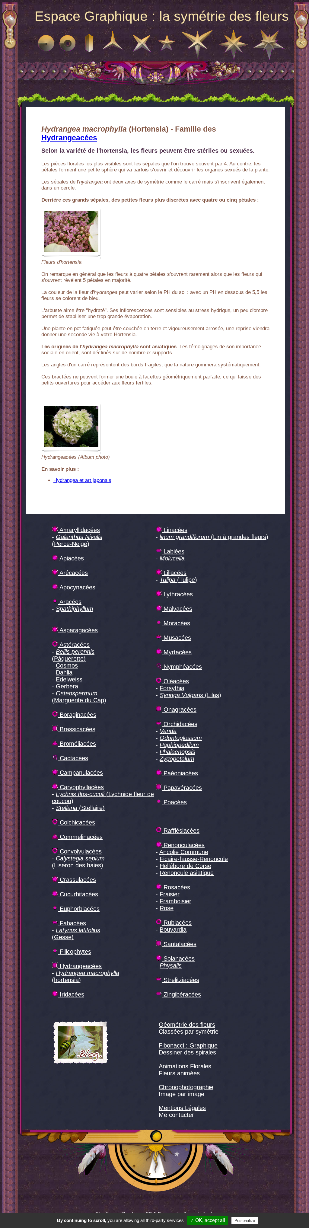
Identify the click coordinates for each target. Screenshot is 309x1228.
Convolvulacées (80, 851)
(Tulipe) (178, 579)
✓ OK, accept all (207, 1220)
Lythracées (177, 594)
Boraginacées (77, 714)
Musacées (176, 637)
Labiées (173, 551)
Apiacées (71, 558)
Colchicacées (76, 822)
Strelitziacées (180, 980)
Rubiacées (177, 922)
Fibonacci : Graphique (188, 1045)
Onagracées (179, 709)
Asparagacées (78, 630)
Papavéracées (182, 787)
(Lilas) (190, 695)
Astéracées (74, 644)
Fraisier (170, 894)
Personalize (244, 1220)
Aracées (69, 601)
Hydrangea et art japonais (82, 480)
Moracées (176, 623)
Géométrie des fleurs (187, 1024)
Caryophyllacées (81, 787)
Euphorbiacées (79, 908)
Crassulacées (77, 879)
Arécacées (73, 572)
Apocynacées (76, 587)
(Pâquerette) (73, 655)
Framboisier (175, 901)
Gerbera (67, 686)
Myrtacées (177, 652)
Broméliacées (77, 743)
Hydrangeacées (69, 137)
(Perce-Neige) (77, 540)
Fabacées (72, 923)
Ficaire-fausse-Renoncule (194, 859)
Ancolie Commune (183, 852)
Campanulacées (80, 772)
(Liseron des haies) (78, 862)
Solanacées (178, 958)
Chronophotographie (186, 1087)
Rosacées (176, 887)
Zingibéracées (181, 994)
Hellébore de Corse (185, 866)
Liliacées (174, 572)
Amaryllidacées (79, 530)
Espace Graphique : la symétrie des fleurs (162, 16)
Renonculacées (183, 845)
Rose (167, 908)
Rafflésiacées (180, 830)
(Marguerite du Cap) (79, 696)
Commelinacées (80, 837)
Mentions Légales (182, 1108)
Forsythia (172, 688)
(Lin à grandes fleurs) (214, 537)
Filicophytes (74, 951)
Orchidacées (179, 724)
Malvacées (177, 608)
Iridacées (71, 994)
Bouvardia (173, 929)
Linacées (174, 530)
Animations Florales (185, 1066)
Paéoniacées (180, 773)
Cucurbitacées (78, 894)
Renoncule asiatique (187, 872)
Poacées (174, 802)
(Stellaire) (80, 808)
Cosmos (67, 665)
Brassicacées (76, 729)
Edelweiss (69, 679)
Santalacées (179, 944)
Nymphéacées (182, 666)
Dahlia (64, 672)
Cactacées (73, 758)
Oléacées (175, 681)
